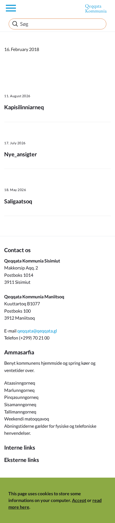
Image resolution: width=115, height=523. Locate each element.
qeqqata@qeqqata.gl (37, 330)
